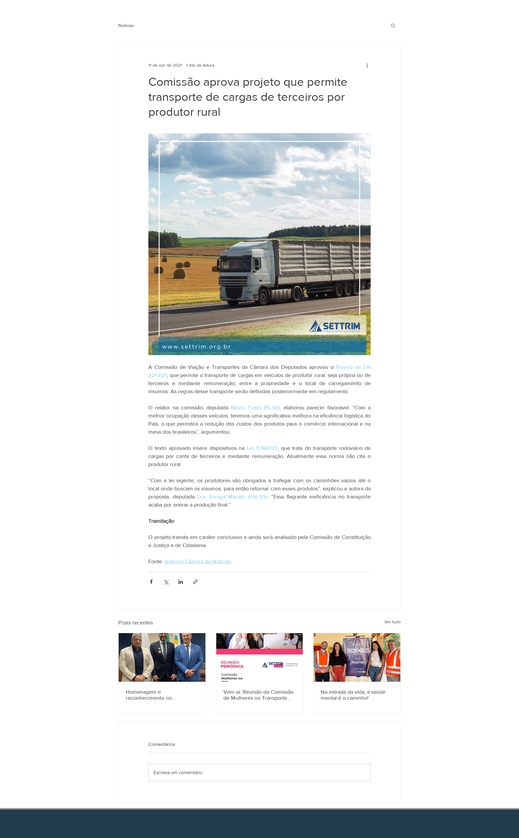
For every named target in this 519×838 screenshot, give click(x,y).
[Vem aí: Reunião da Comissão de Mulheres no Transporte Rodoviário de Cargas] (259, 657)
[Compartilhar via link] (195, 582)
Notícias (126, 25)
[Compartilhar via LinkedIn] (181, 582)
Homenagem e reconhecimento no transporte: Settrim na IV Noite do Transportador (161, 695)
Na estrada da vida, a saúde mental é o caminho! (353, 695)
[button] (393, 25)
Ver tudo (392, 621)
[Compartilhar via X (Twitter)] (166, 582)
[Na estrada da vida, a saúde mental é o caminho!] (357, 657)
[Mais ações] (367, 65)
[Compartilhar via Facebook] (151, 582)
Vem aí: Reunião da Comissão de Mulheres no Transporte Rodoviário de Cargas (258, 695)
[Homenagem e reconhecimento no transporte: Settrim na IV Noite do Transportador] (162, 657)
